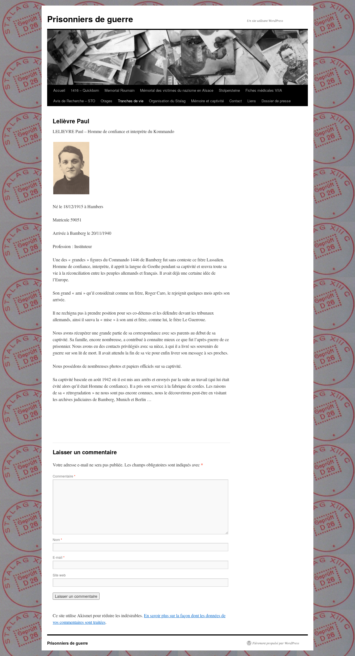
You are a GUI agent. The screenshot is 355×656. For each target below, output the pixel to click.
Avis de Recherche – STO (74, 100)
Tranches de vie (130, 100)
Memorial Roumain (120, 90)
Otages (106, 100)
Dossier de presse (276, 100)
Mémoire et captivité (207, 100)
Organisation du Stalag (167, 100)
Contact (235, 100)
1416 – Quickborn (85, 90)
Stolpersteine (229, 90)
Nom (57, 539)
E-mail (59, 557)
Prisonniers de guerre (90, 19)
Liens (251, 100)
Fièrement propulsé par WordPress (275, 643)
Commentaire (64, 476)
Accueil (59, 90)
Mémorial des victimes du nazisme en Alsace (176, 90)
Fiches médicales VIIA (263, 90)
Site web (59, 575)
